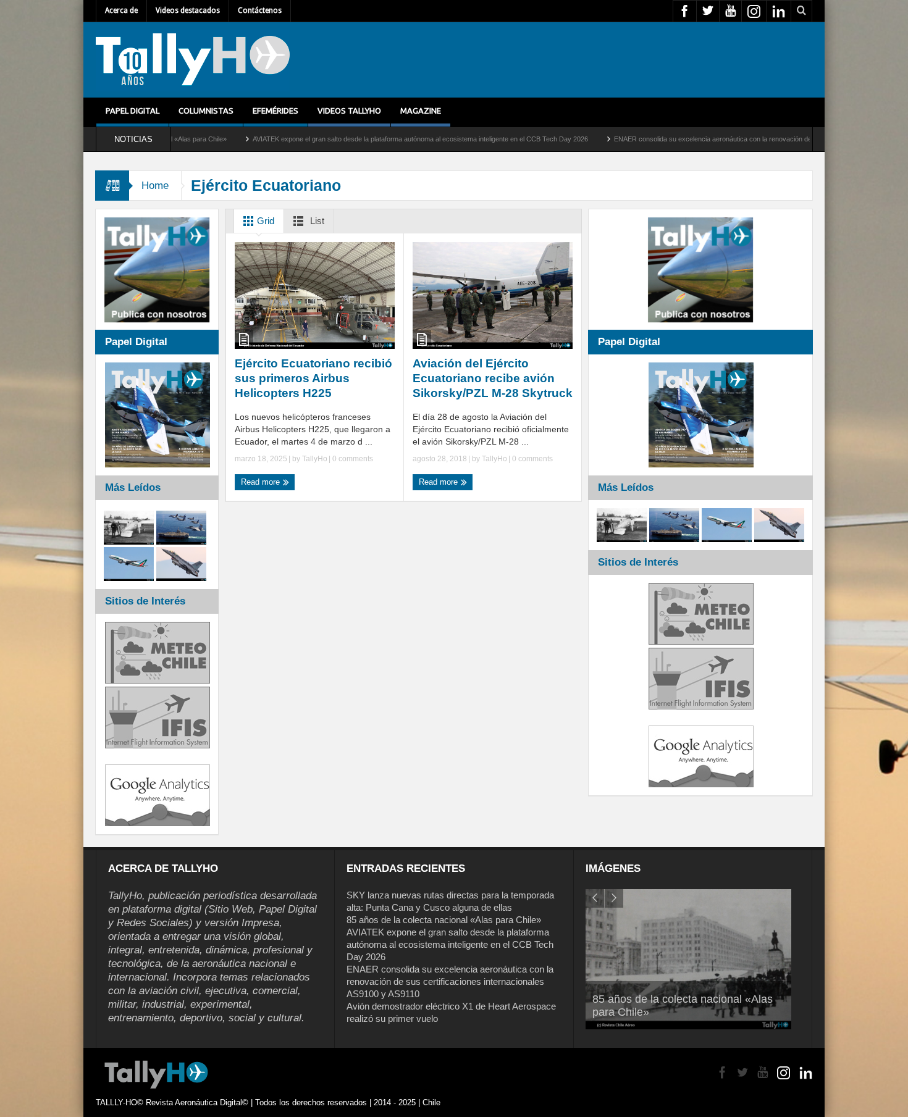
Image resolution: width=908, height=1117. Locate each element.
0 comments (351, 458)
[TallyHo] (193, 60)
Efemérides (275, 110)
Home (155, 185)
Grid (264, 220)
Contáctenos (260, 10)
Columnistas (206, 110)
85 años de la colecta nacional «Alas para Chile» (444, 919)
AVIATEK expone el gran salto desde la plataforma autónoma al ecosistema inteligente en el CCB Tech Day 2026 (349, 139)
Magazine (420, 110)
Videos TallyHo (349, 110)
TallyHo (314, 458)
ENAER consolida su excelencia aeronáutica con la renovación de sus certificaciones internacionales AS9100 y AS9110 (721, 139)
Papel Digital (132, 110)
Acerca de (121, 10)
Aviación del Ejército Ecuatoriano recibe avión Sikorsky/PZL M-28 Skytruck (493, 378)
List (316, 220)
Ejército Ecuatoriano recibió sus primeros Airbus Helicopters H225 (313, 378)
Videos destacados (188, 10)
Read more (261, 482)
